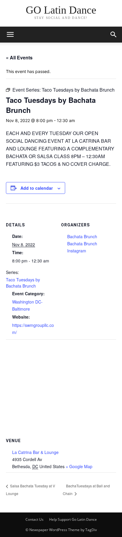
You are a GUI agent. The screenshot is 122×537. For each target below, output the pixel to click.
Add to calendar (36, 188)
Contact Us (34, 519)
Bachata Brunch (82, 236)
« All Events (19, 57)
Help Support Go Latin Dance (73, 519)
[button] (113, 35)
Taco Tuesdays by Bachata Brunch (23, 283)
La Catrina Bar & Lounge (35, 452)
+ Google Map (79, 466)
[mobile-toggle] (10, 35)
